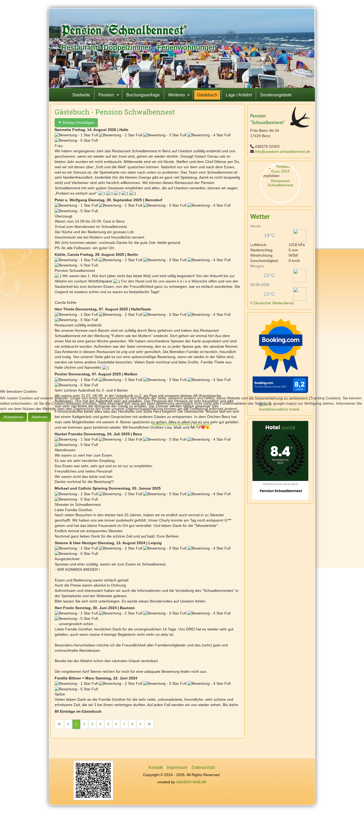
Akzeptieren (13, 417)
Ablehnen (39, 417)
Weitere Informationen (171, 424)
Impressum (202, 424)
